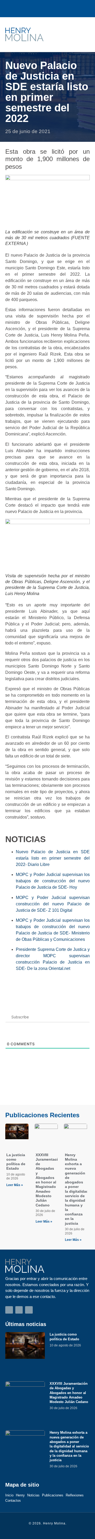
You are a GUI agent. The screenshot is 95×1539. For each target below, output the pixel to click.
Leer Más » (14, 1185)
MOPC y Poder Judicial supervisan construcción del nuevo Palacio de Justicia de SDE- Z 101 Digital (53, 903)
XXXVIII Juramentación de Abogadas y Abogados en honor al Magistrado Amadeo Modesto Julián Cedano (49, 1180)
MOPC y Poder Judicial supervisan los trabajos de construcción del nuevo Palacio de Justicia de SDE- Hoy (53, 880)
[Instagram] (36, 9)
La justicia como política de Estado (15, 1162)
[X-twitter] (48, 9)
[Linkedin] (59, 9)
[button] (82, 34)
